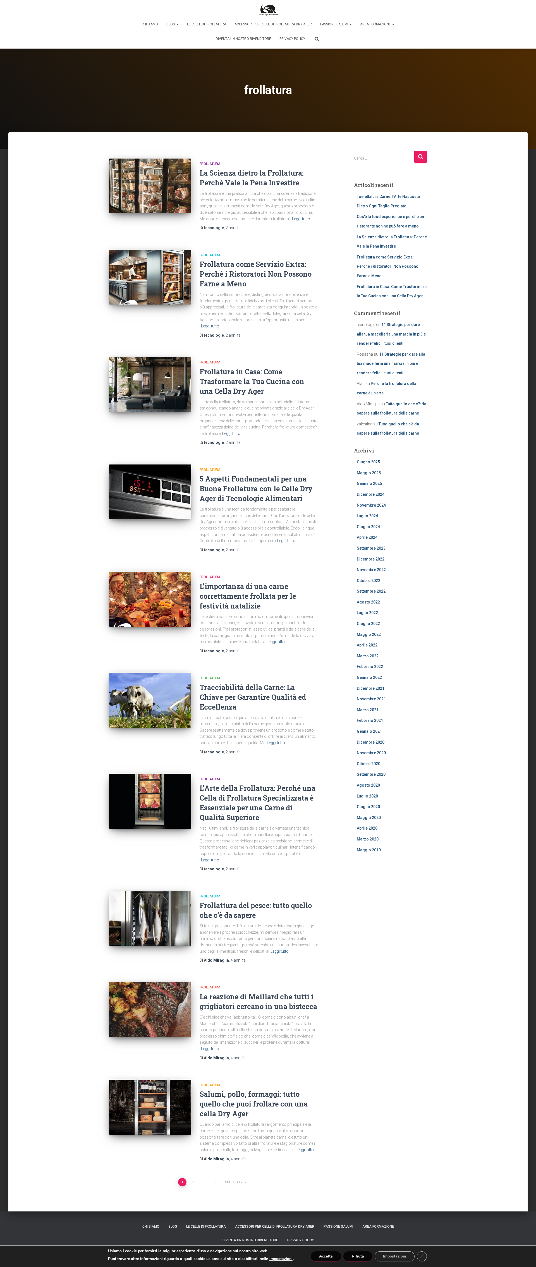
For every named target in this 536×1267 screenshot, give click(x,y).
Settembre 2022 (371, 591)
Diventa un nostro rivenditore (243, 39)
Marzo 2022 (368, 656)
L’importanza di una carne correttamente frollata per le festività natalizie (248, 596)
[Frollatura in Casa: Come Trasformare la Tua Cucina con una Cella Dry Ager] (150, 384)
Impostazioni (394, 1256)
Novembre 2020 (371, 753)
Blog (171, 24)
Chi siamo (150, 24)
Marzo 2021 (368, 710)
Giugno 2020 (368, 806)
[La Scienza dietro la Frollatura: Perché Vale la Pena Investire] (150, 186)
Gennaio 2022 (369, 677)
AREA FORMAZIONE (376, 24)
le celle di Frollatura (206, 24)
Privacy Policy (292, 39)
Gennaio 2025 (369, 483)
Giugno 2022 (368, 623)
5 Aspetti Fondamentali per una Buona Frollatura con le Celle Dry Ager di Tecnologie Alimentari (256, 488)
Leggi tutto (301, 219)
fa (233, 228)
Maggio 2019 (369, 850)
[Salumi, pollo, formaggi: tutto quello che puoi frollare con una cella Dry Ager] (150, 1107)
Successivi (234, 1182)
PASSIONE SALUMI (334, 24)
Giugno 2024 (368, 526)
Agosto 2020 (368, 785)
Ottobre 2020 (368, 763)
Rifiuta (358, 1256)
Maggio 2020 (369, 817)
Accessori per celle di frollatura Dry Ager (273, 24)
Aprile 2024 (367, 537)
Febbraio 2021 (370, 720)
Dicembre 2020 (370, 742)
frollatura (210, 164)
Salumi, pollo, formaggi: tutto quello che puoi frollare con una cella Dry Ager (254, 1103)
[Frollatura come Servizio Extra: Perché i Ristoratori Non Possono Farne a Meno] (150, 277)
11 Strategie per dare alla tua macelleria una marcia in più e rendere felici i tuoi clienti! (391, 334)
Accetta (326, 1256)
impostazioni (281, 1258)
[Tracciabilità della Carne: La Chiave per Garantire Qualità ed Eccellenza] (150, 700)
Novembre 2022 (371, 569)
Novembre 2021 (371, 699)
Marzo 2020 (368, 839)
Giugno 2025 (368, 462)
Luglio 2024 (367, 516)
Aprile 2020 (367, 828)
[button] (177, 24)
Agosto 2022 (368, 602)
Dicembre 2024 (370, 494)
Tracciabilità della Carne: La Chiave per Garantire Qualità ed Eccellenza (253, 697)
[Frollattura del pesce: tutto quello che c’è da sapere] (150, 918)
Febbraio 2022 (370, 666)
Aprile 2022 (367, 645)
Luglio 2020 (367, 796)
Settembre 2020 (371, 774)
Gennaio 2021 (369, 731)
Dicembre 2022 (370, 559)
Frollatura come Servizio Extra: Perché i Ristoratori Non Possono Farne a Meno (256, 274)
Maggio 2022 (369, 634)
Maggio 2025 (369, 473)
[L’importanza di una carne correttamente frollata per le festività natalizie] (150, 599)
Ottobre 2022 (368, 580)
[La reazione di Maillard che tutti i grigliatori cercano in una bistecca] (150, 1009)
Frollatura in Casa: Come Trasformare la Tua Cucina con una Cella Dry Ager (252, 381)
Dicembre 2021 (370, 688)
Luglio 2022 (367, 612)
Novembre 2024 (371, 505)
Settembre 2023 (371, 548)
